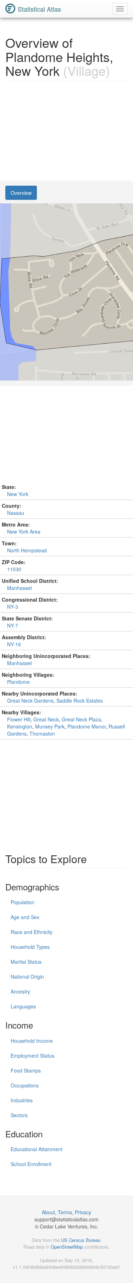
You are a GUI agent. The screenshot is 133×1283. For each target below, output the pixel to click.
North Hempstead (27, 550)
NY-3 (12, 606)
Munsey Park (50, 726)
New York (17, 493)
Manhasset (19, 587)
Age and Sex (25, 917)
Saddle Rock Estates (79, 700)
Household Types (30, 946)
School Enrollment (31, 1163)
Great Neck (46, 719)
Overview (21, 192)
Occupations (25, 1085)
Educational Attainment (36, 1149)
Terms (65, 1212)
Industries (22, 1100)
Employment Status (32, 1055)
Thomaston (42, 733)
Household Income (32, 1040)
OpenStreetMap (67, 1246)
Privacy (83, 1212)
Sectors (19, 1115)
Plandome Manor (86, 726)
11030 (14, 569)
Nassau (15, 512)
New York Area (23, 531)
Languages (23, 1006)
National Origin (27, 976)
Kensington (19, 726)
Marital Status (26, 961)
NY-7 (12, 625)
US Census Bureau (80, 1240)
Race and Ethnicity (31, 931)
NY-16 (14, 644)
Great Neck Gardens (30, 700)
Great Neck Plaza (81, 719)
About (48, 1212)
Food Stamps (26, 1070)
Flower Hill (19, 719)
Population (22, 902)
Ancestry (20, 991)
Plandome (18, 681)
